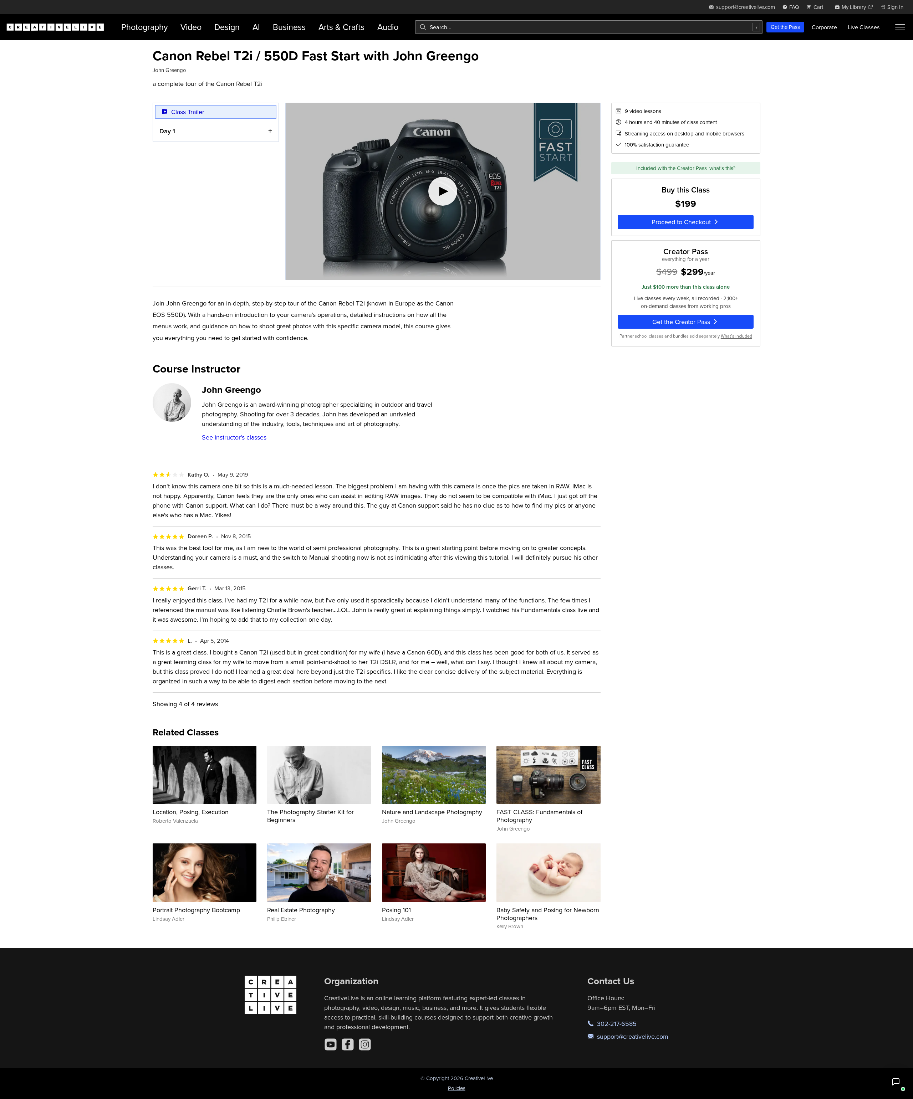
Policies (456, 1088)
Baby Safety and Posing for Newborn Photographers (547, 913)
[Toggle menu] (900, 27)
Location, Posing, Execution (191, 811)
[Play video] (443, 191)
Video (191, 27)
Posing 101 (396, 909)
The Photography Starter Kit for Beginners (310, 815)
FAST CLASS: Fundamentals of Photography (539, 815)
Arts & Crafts (341, 27)
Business (289, 27)
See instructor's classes (234, 437)
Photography (144, 27)
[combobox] (588, 27)
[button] (896, 1082)
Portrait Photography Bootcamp (196, 909)
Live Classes (864, 27)
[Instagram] (364, 1044)
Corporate (824, 27)
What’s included (736, 336)
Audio (387, 27)
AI (256, 27)
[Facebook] (347, 1044)
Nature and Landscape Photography (432, 811)
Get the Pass (785, 27)
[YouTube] (330, 1044)
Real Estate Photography (301, 909)
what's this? (722, 168)
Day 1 (167, 131)
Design (227, 27)
